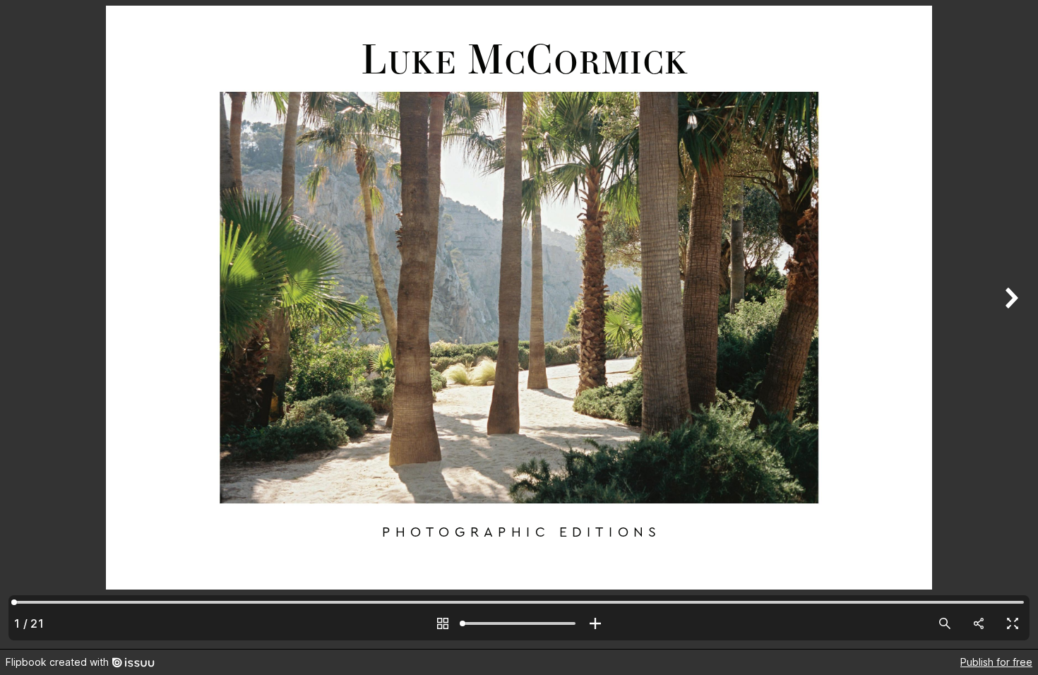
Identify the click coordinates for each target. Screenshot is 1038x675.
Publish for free (996, 662)
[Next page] (1010, 324)
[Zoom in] (595, 623)
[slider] (519, 623)
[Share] (979, 623)
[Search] (945, 623)
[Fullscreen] (1012, 623)
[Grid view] (443, 623)
